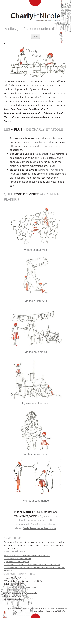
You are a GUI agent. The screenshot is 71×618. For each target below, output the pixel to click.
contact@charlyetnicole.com (23, 587)
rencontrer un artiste (43, 142)
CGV (47, 608)
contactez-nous (48, 545)
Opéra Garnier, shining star (16, 561)
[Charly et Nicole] (35, 11)
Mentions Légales (58, 608)
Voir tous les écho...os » (39, 528)
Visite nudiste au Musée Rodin (17, 558)
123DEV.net (62, 611)
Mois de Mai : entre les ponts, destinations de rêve (27, 555)
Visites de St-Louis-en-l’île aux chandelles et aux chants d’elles (32, 564)
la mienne (41, 153)
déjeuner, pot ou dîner (51, 169)
